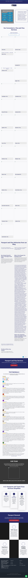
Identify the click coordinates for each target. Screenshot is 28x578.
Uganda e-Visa (4, 127)
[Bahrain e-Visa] (7, 183)
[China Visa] (7, 42)
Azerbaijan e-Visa (5, 96)
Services (12, 563)
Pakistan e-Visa (4, 158)
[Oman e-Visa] (21, 136)
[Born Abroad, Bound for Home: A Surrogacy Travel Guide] (7, 250)
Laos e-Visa (4, 143)
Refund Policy (15, 574)
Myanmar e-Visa (18, 127)
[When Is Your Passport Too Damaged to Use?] (21, 250)
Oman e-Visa (17, 143)
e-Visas (12, 562)
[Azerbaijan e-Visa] (7, 89)
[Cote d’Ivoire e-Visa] (21, 183)
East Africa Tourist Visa (5, 205)
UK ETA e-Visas (17, 49)
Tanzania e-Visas (4, 221)
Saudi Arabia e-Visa (5, 236)
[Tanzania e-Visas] (7, 214)
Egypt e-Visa (17, 80)
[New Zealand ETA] (21, 167)
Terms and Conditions (9, 574)
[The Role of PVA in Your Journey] (7, 346)
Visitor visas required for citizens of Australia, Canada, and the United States (20, 336)
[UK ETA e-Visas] (21, 42)
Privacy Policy (13, 574)
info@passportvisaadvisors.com (5, 565)
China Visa (3, 49)
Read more (19, 455)
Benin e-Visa (4, 174)
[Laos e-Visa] (7, 136)
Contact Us (21, 563)
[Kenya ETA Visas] (7, 105)
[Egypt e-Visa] (21, 74)
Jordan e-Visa (17, 221)
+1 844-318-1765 (6, 562)
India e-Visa (4, 54)
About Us (21, 560)
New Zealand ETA (18, 174)
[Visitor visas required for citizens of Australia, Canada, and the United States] (21, 299)
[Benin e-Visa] (7, 167)
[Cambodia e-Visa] (21, 89)
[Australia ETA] (21, 58)
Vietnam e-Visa (4, 70)
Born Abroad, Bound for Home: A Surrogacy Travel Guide (6, 256)
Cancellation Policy (19, 574)
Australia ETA (17, 65)
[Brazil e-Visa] (21, 198)
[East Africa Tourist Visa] (7, 198)
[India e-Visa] (7, 52)
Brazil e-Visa (17, 205)
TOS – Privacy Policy (22, 565)
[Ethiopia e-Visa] (21, 152)
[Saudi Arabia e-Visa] (7, 230)
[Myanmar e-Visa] (21, 120)
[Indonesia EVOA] (21, 105)
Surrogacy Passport (13, 565)
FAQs (20, 562)
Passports (12, 560)
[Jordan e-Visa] (21, 214)
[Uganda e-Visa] (7, 120)
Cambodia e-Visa (18, 96)
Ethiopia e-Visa (17, 158)
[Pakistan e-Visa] (7, 152)
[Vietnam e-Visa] (7, 68)
